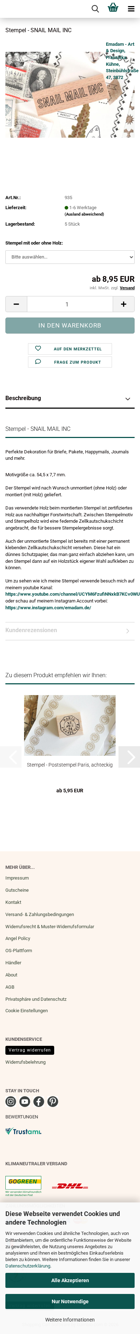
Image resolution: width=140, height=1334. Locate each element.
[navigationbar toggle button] (131, 9)
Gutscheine (17, 890)
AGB (9, 987)
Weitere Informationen (70, 1320)
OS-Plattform (18, 950)
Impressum (17, 878)
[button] (16, 304)
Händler (13, 962)
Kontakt (13, 902)
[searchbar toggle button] (95, 9)
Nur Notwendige (70, 1301)
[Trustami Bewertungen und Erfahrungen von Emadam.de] (23, 1130)
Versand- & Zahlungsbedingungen (39, 914)
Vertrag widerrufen (30, 1050)
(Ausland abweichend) (84, 214)
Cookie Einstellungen (26, 1010)
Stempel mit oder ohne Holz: (34, 243)
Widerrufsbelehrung (25, 1062)
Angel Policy (17, 938)
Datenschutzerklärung (27, 1266)
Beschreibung (23, 398)
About (11, 975)
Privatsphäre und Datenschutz (35, 999)
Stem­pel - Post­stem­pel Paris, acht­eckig (70, 765)
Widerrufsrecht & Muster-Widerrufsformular (49, 926)
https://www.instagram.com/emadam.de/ (48, 607)
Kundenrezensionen (31, 630)
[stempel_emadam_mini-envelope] (70, 94)
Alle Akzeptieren (70, 1280)
